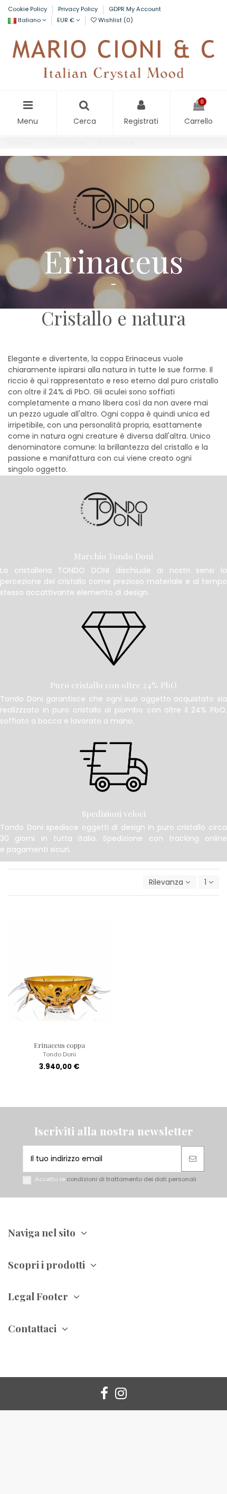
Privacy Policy (78, 9)
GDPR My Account (135, 9)
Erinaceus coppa (59, 1045)
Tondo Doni (59, 1054)
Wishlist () (115, 20)
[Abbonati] (192, 1159)
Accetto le (115, 1179)
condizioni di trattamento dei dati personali (131, 1179)
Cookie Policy (28, 9)
